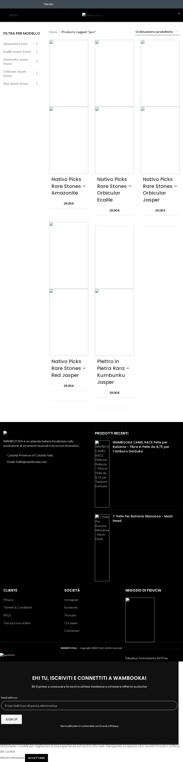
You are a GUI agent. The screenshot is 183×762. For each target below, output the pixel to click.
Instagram (71, 600)
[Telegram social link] (36, 4)
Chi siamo (71, 623)
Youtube (70, 615)
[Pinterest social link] (21, 4)
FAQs (7, 615)
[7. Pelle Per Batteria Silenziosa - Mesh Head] (102, 547)
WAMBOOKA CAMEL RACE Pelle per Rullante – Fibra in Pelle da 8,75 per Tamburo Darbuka (141, 446)
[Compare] (82, 214)
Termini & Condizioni (17, 607)
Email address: (9, 697)
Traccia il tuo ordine (17, 623)
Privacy (8, 600)
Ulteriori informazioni (12, 757)
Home (53, 32)
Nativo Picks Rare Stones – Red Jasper (68, 368)
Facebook (71, 607)
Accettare (36, 758)
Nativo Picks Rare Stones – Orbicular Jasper (160, 189)
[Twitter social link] (11, 4)
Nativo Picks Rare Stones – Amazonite (68, 186)
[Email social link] (16, 4)
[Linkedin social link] (26, 4)
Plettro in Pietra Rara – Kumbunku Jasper (113, 371)
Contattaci (71, 630)
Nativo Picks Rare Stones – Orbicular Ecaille (114, 189)
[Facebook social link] (5, 4)
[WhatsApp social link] (31, 4)
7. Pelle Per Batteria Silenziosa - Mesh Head (143, 518)
